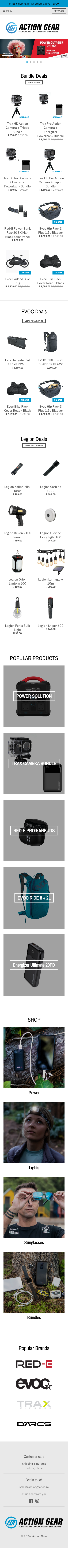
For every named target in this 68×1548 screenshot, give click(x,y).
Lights (34, 1167)
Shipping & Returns (34, 1463)
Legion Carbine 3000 (50, 489)
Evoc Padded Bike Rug (17, 281)
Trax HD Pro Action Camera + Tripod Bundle (50, 182)
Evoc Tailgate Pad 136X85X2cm (17, 362)
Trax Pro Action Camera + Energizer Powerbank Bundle (50, 130)
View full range (34, 445)
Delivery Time (34, 1468)
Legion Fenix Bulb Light (17, 628)
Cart (60, 10)
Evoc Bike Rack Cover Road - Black (50, 281)
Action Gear (39, 1536)
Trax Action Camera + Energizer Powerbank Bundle (17, 182)
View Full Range (34, 320)
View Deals (34, 82)
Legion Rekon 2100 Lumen (17, 535)
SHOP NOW (7, 54)
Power (34, 1092)
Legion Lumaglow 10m (50, 581)
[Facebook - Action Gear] (31, 1501)
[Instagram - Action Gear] (37, 1501)
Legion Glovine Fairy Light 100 (50, 535)
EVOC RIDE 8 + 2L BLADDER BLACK (50, 362)
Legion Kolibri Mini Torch (17, 489)
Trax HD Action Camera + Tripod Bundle (17, 128)
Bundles (34, 1317)
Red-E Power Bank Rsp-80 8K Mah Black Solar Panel (17, 232)
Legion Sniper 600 (50, 626)
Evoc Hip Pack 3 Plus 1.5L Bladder (50, 230)
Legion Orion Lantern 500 (18, 581)
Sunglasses (34, 1242)
